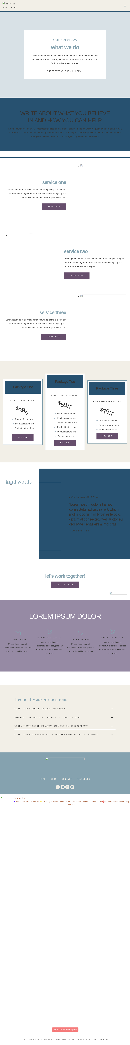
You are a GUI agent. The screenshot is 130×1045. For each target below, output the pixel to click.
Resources (83, 779)
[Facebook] (58, 787)
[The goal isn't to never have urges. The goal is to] (91, 903)
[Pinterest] (67, 787)
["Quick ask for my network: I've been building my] (118, 838)
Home (43, 779)
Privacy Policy (84, 1039)
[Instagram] (63, 787)
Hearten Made (101, 1039)
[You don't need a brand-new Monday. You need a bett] (65, 917)
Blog (54, 779)
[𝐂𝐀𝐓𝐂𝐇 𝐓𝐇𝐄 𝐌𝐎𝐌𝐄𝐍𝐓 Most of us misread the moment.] (12, 913)
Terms (71, 1039)
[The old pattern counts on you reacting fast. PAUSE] (39, 892)
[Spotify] (72, 787)
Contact (67, 779)
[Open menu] (125, 6)
